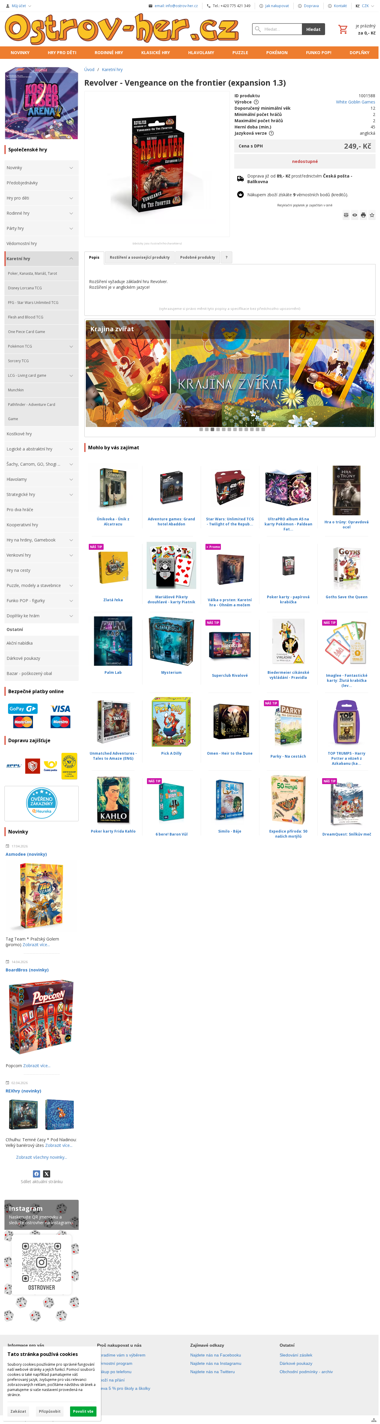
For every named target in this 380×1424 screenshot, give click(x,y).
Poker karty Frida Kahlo (113, 831)
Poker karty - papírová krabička (288, 599)
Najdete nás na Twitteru (212, 1371)
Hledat (313, 29)
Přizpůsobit (50, 1411)
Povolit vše (83, 1411)
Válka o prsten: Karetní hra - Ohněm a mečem (230, 602)
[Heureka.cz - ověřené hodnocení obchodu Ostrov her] (41, 817)
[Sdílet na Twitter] (46, 1173)
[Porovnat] (346, 215)
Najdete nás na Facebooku (215, 1355)
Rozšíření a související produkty (140, 257)
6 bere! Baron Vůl (172, 834)
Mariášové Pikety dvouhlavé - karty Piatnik (171, 599)
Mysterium (171, 672)
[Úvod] (122, 29)
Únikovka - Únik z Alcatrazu (113, 521)
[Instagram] (41, 1262)
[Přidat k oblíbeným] (372, 215)
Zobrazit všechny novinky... (41, 1157)
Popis (94, 257)
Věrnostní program (114, 1363)
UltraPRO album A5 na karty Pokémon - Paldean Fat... (288, 524)
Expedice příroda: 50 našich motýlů (288, 834)
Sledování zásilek (296, 1355)
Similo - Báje (229, 831)
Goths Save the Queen (347, 596)
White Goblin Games (355, 102)
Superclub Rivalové (230, 675)
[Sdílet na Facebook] (36, 1173)
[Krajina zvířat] (230, 378)
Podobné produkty (197, 257)
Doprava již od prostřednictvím (299, 178)
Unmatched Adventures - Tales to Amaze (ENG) (113, 756)
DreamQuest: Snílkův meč (346, 834)
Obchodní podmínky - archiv (306, 1371)
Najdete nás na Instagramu (215, 1363)
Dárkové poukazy (296, 1363)
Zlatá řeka (113, 599)
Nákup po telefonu (114, 1371)
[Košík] (356, 29)
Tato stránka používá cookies (42, 1354)
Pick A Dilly (171, 753)
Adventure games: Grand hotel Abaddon (171, 521)
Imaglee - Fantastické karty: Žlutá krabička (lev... (347, 680)
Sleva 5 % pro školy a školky (123, 1388)
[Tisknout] (363, 215)
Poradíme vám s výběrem (121, 1355)
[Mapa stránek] (373, 1420)
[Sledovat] (354, 215)
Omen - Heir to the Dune (230, 753)
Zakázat (18, 1411)
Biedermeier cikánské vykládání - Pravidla (288, 675)
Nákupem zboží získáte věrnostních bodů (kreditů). (297, 194)
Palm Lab (113, 672)
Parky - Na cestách (288, 756)
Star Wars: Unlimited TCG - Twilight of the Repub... (230, 521)
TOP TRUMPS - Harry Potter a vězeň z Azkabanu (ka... (346, 758)
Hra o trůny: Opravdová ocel (346, 524)
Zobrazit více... (36, 944)
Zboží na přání (111, 1380)
